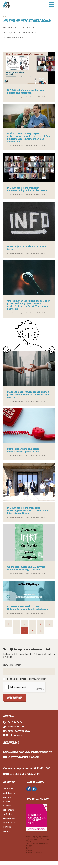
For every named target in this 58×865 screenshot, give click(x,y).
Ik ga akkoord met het (26, 679)
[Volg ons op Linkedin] (34, 788)
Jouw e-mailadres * (12, 665)
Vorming (7, 805)
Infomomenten (10, 822)
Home (5, 16)
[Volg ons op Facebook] (28, 788)
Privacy (29, 848)
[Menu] (51, 4)
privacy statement (37, 678)
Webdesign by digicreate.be (37, 837)
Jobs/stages (9, 809)
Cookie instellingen (34, 852)
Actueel (6, 801)
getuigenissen (9, 818)
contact (6, 830)
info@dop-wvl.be (16, 726)
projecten (7, 814)
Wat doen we (9, 792)
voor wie (7, 797)
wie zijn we (8, 788)
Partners (7, 826)
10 (41, 630)
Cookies (29, 850)
